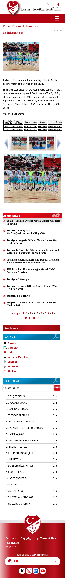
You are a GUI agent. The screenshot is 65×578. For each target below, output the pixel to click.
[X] (22, 571)
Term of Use (48, 538)
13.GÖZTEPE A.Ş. (15, 472)
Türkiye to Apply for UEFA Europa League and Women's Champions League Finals (33, 251)
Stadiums (12, 371)
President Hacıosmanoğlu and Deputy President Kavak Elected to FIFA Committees (33, 261)
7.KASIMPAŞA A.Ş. (15, 434)
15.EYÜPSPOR (13, 484)
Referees (12, 366)
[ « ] (19, 313)
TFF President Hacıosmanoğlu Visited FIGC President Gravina (31, 271)
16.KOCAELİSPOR (15, 491)
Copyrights (28, 538)
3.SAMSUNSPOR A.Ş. (17, 409)
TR (52, 4)
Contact (10, 538)
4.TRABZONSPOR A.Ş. (17, 415)
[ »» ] (37, 317)
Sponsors (13, 543)
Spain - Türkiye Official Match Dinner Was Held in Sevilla (33, 222)
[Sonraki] (59, 143)
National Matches (17, 357)
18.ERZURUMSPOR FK (18, 503)
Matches (12, 348)
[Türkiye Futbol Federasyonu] (12, 8)
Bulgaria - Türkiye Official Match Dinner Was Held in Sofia (32, 304)
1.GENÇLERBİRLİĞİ (15, 396)
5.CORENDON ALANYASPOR (21, 421)
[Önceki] (6, 143)
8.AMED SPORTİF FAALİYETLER (22, 440)
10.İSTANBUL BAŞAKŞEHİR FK (22, 453)
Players (11, 343)
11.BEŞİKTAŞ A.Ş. (15, 459)
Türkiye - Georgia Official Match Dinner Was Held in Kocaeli (32, 287)
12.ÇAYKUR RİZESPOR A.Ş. (20, 465)
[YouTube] (43, 571)
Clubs (10, 352)
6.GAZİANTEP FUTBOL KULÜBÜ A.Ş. (24, 428)
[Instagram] (29, 571)
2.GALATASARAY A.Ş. (16, 402)
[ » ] (31, 317)
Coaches (12, 362)
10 (26, 317)
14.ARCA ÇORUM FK (16, 478)
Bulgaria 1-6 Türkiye (18, 295)
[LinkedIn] (36, 571)
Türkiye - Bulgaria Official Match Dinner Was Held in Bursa (32, 242)
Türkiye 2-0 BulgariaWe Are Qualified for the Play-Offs (26, 232)
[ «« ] (13, 313)
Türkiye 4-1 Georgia (18, 279)
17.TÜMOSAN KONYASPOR (20, 497)
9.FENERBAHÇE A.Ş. (16, 447)
